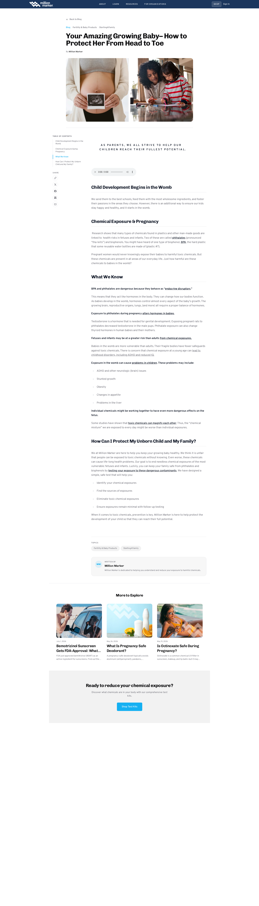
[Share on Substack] (55, 197)
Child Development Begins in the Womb (69, 142)
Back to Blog (76, 19)
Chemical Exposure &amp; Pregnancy (66, 150)
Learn (116, 4)
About (102, 4)
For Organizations (155, 4)
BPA (183, 242)
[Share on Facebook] (55, 191)
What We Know (61, 157)
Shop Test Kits (129, 706)
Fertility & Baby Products (85, 27)
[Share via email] (55, 204)
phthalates (178, 238)
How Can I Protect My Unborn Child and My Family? (68, 163)
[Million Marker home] (41, 4)
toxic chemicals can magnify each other (152, 423)
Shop (216, 4)
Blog (68, 27)
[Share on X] (55, 184)
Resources (132, 4)
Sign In (226, 4)
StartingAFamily (107, 27)
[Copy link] (55, 178)
